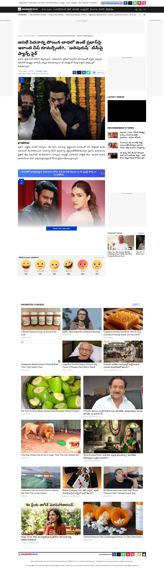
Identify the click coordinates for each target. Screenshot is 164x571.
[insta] (144, 3)
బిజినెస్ (101, 9)
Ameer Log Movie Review (118, 15)
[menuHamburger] (140, 9)
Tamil (68, 3)
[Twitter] (130, 3)
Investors (129, 561)
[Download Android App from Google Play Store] (139, 554)
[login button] (137, 9)
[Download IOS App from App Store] (144, 554)
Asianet (28, 554)
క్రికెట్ (69, 9)
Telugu (62, 3)
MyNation (94, 3)
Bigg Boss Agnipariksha (97, 15)
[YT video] (139, 3)
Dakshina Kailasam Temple (76, 15)
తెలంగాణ (93, 9)
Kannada (41, 3)
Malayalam (23, 3)
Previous (140, 14)
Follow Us (100, 72)
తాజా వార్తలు (47, 9)
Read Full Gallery (61, 228)
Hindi (80, 3)
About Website (37, 561)
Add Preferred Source (110, 3)
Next (144, 14)
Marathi (86, 3)
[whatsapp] (135, 3)
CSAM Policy (72, 561)
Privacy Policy (61, 561)
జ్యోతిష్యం (110, 9)
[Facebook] (126, 3)
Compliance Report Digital (114, 561)
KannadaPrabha (52, 3)
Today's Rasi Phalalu (56, 15)
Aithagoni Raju (41, 71)
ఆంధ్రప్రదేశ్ (84, 9)
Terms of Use (49, 561)
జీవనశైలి (75, 9)
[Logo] (29, 10)
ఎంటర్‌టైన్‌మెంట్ (59, 9)
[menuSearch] (145, 10)
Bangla (74, 3)
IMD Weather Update (38, 15)
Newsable (33, 3)
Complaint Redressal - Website (90, 561)
